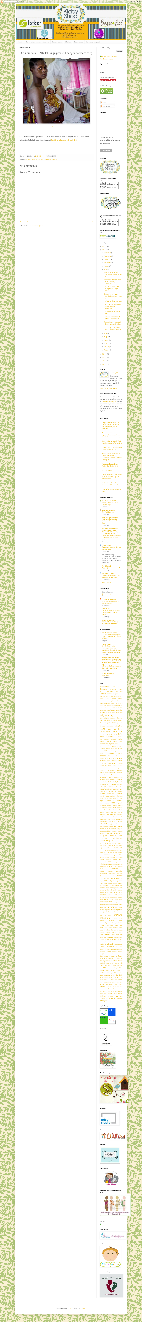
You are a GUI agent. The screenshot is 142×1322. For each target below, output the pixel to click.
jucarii (116, 833)
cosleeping (108, 766)
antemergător (110, 701)
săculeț (110, 928)
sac (106, 928)
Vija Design (118, 991)
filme (110, 798)
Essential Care (112, 791)
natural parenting (115, 871)
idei (115, 814)
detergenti (112, 772)
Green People (103, 808)
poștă (111, 897)
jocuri (111, 833)
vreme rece (103, 994)
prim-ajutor (119, 902)
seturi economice (116, 954)
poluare (120, 895)
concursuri (111, 763)
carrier (101, 751)
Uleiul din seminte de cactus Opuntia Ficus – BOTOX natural (111, 612)
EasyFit (102, 784)
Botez (116, 737)
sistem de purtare (109, 956)
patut (121, 888)
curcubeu (102, 770)
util (108, 989)
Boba (102, 728)
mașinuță (102, 857)
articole (120, 705)
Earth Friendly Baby (112, 779)
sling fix (119, 958)
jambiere (102, 833)
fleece (114, 798)
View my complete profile (108, 388)
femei (106, 798)
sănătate (108, 932)
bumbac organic (105, 741)
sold (121, 963)
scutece (110, 937)
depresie (112, 770)
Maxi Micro (119, 857)
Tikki (110, 977)
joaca (107, 833)
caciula (102, 744)
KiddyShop (116, 373)
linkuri (116, 848)
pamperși (114, 883)
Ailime (69, 1308)
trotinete (120, 980)
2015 (104, 250)
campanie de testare (108, 746)
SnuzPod (102, 963)
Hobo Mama (106, 545)
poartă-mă (103, 894)
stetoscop (110, 968)
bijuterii (108, 726)
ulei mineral (110, 984)
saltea (120, 928)
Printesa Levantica (111, 904)
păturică (116, 888)
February (107, 346)
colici (110, 758)
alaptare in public (113, 694)
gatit (101, 803)
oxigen (101, 883)
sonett (105, 965)
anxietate (117, 703)
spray (101, 968)
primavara (103, 904)
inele (109, 819)
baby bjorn (111, 712)
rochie (116, 925)
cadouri (106, 744)
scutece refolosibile (107, 946)
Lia (106, 848)
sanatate (102, 932)
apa (121, 703)
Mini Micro (108, 864)
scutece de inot (117, 939)
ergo (121, 789)
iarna (107, 814)
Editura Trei (103, 789)
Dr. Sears (102, 779)
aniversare (103, 701)
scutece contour (118, 937)
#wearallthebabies (105, 687)
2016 (104, 246)
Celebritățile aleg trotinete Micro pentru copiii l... (112, 318)
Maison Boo (108, 852)
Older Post (89, 222)
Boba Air (112, 729)
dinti (105, 777)
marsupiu (107, 855)
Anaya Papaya (110, 698)
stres (107, 970)
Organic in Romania (109, 599)
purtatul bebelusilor (111, 916)
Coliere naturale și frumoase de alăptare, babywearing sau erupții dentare (112, 476)
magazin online (118, 850)
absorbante (103, 689)
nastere (114, 868)
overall (120, 881)
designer (106, 773)
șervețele (108, 951)
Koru (113, 841)
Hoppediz (102, 814)
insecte (102, 829)
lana (106, 843)
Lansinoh (120, 843)
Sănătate (68, 42)
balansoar (112, 718)
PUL (115, 912)
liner (112, 848)
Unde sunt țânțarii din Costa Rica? (111, 522)
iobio (105, 831)
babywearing (106, 715)
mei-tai (115, 859)
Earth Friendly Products (115, 782)
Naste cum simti (107, 869)
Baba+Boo (103, 712)
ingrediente (119, 819)
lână (110, 843)
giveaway (103, 805)
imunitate (116, 817)
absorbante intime (116, 689)
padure (105, 883)
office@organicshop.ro (108, 401)
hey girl (113, 812)
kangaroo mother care (44, 159)
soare (107, 963)
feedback (102, 798)
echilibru (106, 784)
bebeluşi (115, 722)
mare (101, 855)
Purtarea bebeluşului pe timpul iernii (112, 490)
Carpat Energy (118, 748)
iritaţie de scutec (112, 831)
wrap (116, 996)
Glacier (109, 805)
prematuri (54, 159)
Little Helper (107, 850)
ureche (104, 989)
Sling (105, 958)
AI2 (117, 691)
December (107, 253)
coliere (115, 758)
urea (101, 989)
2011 (104, 364)
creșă (112, 768)
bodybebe (111, 737)
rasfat (120, 918)
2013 (104, 357)
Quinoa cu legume (108, 594)
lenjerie (102, 848)
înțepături (119, 829)
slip (109, 961)
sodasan (116, 963)
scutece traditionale (111, 949)
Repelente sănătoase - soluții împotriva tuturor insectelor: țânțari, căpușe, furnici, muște (111, 435)
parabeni (102, 885)
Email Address (105, 143)
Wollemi (110, 996)
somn (101, 965)
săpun (101, 934)
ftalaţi (104, 801)
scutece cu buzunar (105, 939)
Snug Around (118, 961)
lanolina (114, 843)
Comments (106, 106)
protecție (119, 910)
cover (101, 768)
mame (115, 852)
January (107, 350)
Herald (107, 812)
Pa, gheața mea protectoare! (111, 568)
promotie (114, 909)
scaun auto (119, 934)
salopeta (115, 928)
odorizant (106, 878)
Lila (108, 848)
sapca (120, 932)
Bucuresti (113, 739)
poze (106, 899)
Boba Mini (113, 734)
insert (106, 829)
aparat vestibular (104, 705)
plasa (115, 892)
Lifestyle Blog (106, 644)
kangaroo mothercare (111, 838)
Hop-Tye (119, 812)
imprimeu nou (105, 817)
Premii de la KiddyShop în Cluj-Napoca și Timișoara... (112, 281)
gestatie (120, 803)
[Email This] (47, 156)
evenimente (110, 794)
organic (119, 878)
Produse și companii (93, 42)
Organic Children (104, 881)
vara (101, 991)
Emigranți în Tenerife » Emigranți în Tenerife (110, 518)
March (106, 343)
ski (116, 956)
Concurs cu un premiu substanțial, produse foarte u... (113, 296)
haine (114, 807)
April (106, 340)
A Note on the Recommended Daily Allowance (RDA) (111, 667)
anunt (112, 703)
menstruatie (103, 862)
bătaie (101, 723)
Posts (104, 102)
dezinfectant (103, 775)
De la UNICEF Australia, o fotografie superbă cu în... (113, 328)
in (121, 817)
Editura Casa (118, 787)
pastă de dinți (110, 888)
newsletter (119, 873)
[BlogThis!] (49, 156)
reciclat (102, 921)
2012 (104, 361)
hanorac (102, 810)
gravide (120, 805)
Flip (118, 798)
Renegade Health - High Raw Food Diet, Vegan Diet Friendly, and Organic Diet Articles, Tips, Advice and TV (111, 660)
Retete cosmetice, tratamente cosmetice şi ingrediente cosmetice (110, 622)
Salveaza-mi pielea (116, 930)
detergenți (119, 773)
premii (108, 902)
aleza (101, 696)
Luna (112, 850)
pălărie (110, 883)
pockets (110, 895)
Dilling (102, 777)
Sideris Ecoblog (107, 592)
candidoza (102, 748)
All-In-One (106, 696)
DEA (107, 770)
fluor (121, 798)
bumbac (120, 739)
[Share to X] (51, 156)
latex (104, 845)
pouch (101, 899)
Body (106, 737)
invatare (102, 831)
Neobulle (112, 873)
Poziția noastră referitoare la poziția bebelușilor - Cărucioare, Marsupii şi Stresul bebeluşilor (112, 457)
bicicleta (102, 726)
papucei (120, 883)
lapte (101, 845)
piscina (102, 892)
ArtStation (103, 710)
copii (102, 765)
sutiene (120, 973)
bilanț (111, 726)
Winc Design (118, 994)
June (105, 333)
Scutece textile (57, 42)
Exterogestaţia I (107, 470)
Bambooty (106, 720)
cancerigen (119, 746)
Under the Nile (110, 987)
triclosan (114, 980)
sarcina (113, 934)
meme (120, 859)
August (106, 266)
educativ (109, 789)
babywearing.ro (104, 718)
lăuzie (109, 845)
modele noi (113, 866)
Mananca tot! (106, 675)
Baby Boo (119, 712)
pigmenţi (120, 890)
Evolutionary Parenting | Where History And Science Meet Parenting (110, 530)
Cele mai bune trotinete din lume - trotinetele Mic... (112, 323)
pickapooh (108, 890)
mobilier (105, 866)
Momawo (119, 866)
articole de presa (105, 708)
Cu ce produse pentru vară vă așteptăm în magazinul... (112, 306)
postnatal (120, 897)
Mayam (102, 859)
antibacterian (118, 701)
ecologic (113, 784)
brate (101, 739)
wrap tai (116, 998)
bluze (120, 726)
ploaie (120, 892)
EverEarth (119, 794)
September (107, 262)
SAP (116, 932)
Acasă (20, 42)
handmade (119, 808)
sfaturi (101, 956)
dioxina (110, 777)
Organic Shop (114, 881)
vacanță (112, 989)
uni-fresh (117, 987)
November (107, 256)
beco (121, 723)
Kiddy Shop (105, 840)
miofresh (119, 864)
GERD (113, 803)
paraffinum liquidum (110, 885)
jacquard (119, 831)
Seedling (119, 949)
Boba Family (106, 582)
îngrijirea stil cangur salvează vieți (64, 140)
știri (117, 968)
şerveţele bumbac (117, 951)
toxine (105, 980)
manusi (120, 852)
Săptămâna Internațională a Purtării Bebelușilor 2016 (110, 465)
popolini (102, 897)
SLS (112, 961)
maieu (101, 852)
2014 (104, 354)
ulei (118, 982)
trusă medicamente (105, 982)
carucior (110, 751)
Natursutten (103, 873)
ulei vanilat (118, 984)
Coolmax (120, 763)
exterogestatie (110, 796)
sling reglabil (104, 961)
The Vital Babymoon (108, 512)
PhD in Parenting (108, 554)
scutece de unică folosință (108, 942)
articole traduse (117, 708)
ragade (115, 918)
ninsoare (108, 876)
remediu (111, 923)
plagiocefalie (109, 892)
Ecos (101, 787)
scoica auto (103, 937)
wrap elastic (109, 998)
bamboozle (114, 720)
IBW (111, 814)
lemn (113, 845)
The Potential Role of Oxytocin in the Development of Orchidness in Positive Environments (111, 537)
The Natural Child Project (111, 501)
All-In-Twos (112, 696)
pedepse (102, 890)
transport (109, 980)
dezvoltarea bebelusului (114, 775)
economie (119, 784)
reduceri (111, 920)
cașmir (116, 751)
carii (112, 748)
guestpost (109, 808)
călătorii (115, 744)
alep (121, 694)
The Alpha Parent (108, 573)
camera (120, 744)
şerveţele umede (105, 954)
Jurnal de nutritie (108, 673)
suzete (101, 975)
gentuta (107, 803)
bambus (120, 720)
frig (101, 801)
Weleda (110, 994)
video (112, 991)
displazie (119, 777)
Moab (101, 866)
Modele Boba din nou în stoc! (112, 312)
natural (102, 871)
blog (117, 726)
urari (121, 987)
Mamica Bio (106, 608)
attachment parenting (114, 710)
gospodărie (114, 805)
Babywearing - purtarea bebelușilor (37, 42)
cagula (111, 744)
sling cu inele (112, 958)
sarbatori (107, 934)
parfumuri (103, 888)
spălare (114, 965)
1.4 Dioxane (117, 687)
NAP (101, 869)
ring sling (110, 925)
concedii (120, 760)
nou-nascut (118, 875)
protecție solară (104, 912)
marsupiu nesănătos (116, 855)
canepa (108, 748)
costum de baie (118, 766)
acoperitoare (110, 691)
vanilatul (117, 989)
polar (115, 895)
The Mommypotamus (109, 632)
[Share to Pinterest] (55, 156)
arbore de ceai (113, 705)
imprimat (119, 814)
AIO (121, 691)
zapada (105, 1001)
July (105, 269)
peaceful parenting (108, 510)
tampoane (107, 975)
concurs (103, 762)
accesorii (102, 691)
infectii (113, 819)
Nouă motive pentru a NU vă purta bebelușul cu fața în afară (112, 442)
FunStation (114, 801)
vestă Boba (106, 991)
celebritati (110, 753)
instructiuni (112, 829)
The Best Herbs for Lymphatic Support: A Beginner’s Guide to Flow (111, 636)
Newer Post (24, 222)
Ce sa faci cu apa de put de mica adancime (110, 602)
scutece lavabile (108, 944)
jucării (120, 833)
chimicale (116, 756)
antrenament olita (105, 703)
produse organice (105, 910)
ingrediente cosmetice (107, 821)
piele (114, 890)
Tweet (113, 982)
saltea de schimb (105, 930)
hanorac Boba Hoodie (110, 810)
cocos (106, 758)
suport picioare (114, 973)
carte (105, 751)
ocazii (101, 878)
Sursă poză (56, 126)
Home (57, 222)
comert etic (114, 760)
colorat (108, 760)
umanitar (102, 986)
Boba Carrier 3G (112, 731)
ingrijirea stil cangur (31, 159)
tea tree (113, 975)
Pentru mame (78, 42)
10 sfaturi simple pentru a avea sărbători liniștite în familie (112, 484)
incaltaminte (103, 819)
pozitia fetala (113, 899)
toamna (116, 977)
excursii (102, 796)
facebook (119, 796)
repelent (116, 923)
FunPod (108, 801)
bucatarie (106, 739)
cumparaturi (119, 768)
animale (120, 698)
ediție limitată (108, 787)
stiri (114, 968)
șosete (109, 965)
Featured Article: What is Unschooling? (110, 504)
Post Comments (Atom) (36, 226)
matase (107, 857)
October (107, 259)
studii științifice (116, 970)
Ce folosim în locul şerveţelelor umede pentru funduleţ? (112, 448)
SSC (105, 967)
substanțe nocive (104, 973)
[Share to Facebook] (53, 156)
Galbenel (119, 801)
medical (108, 859)
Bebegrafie (107, 723)
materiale (112, 857)
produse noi (115, 907)
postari (115, 897)
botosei (120, 737)
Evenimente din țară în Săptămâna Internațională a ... (113, 274)
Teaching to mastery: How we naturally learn (111, 548)
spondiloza (119, 965)
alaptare (103, 693)
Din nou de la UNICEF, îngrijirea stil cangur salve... (112, 289)
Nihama (102, 876)
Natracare (119, 869)
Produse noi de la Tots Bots (113, 301)
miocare (114, 864)
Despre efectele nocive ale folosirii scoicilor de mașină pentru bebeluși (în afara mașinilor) (110, 425)
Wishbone (103, 996)
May (105, 336)
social (111, 963)
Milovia (102, 864)
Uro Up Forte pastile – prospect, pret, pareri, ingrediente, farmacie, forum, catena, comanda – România (111, 649)
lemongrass (119, 845)
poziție (120, 899)
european (120, 791)
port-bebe (106, 897)
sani (113, 932)
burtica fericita (117, 741)
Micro (120, 862)
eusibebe (102, 794)
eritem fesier (103, 791)
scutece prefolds (118, 944)
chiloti (110, 756)
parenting (119, 885)
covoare (107, 768)
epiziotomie (116, 789)
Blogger (83, 1308)
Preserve (113, 902)
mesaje (116, 862)
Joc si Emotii (106, 566)
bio (115, 726)
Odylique (112, 878)
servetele (102, 951)
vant (121, 989)
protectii (111, 912)
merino (110, 862)
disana (115, 777)
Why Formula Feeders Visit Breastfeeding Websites (111, 576)
